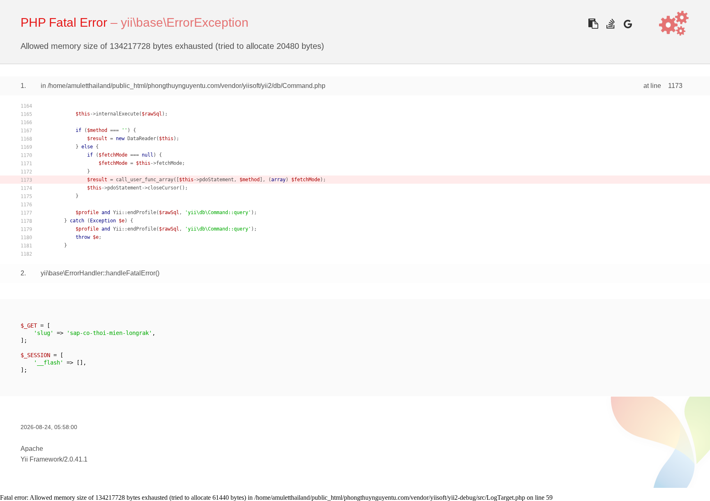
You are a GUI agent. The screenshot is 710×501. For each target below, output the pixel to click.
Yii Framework (41, 459)
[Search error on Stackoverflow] (610, 23)
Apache (32, 448)
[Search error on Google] (627, 23)
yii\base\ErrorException (185, 22)
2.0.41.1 (76, 459)
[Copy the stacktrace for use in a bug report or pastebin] (593, 23)
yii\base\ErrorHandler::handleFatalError (98, 273)
